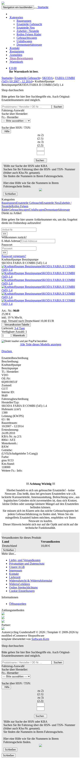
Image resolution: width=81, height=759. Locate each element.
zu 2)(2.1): (40, 136)
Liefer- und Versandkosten (24, 560)
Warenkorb (16, 61)
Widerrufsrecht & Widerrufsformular (30, 580)
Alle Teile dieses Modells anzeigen (40, 344)
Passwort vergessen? (14, 256)
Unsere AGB (17, 567)
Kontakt (14, 48)
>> (4, 233)
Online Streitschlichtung (23, 587)
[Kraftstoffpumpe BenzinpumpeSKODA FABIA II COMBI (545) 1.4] (40, 269)
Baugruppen (24, 20)
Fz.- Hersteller (10, 117)
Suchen (57, 106)
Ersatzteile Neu (26, 27)
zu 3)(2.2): (40, 143)
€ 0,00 (13, 68)
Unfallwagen (24, 41)
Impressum (15, 570)
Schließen (10, 193)
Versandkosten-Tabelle (16, 324)
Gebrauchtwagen (27, 37)
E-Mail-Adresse (11, 241)
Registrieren (16, 51)
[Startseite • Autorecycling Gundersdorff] (3, 3)
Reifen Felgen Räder (29, 34)
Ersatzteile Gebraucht (29, 24)
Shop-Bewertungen (21, 58)
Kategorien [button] (16, 17)
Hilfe (6, 131)
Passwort (7, 244)
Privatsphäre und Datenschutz (26, 563)
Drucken (7, 351)
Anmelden (15, 54)
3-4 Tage (19, 328)
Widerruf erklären (19, 584)
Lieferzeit (14, 577)
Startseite (42, 7)
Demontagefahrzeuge (29, 44)
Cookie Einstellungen (22, 590)
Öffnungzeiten (17, 603)
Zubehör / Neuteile (28, 31)
